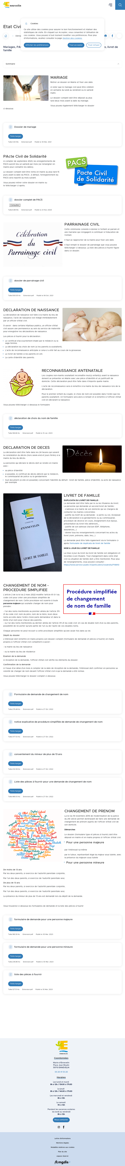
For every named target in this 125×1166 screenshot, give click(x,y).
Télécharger (15, 136)
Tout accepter (76, 45)
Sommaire (10, 64)
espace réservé (62, 1156)
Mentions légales (62, 1143)
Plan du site (62, 1152)
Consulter (14, 205)
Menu (110, 5)
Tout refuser (94, 45)
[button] (105, 35)
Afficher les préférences (37, 45)
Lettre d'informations (63, 1138)
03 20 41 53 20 (61, 1072)
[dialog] (62, 34)
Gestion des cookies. (72, 38)
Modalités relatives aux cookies (62, 1147)
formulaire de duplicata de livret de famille (90, 543)
